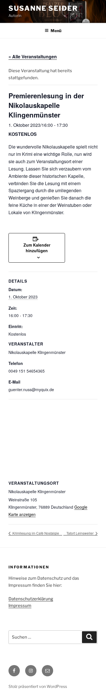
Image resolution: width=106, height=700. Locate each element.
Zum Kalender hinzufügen (36, 247)
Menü (56, 30)
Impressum (19, 605)
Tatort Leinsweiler (80, 533)
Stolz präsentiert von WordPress (37, 686)
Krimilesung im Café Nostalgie (35, 533)
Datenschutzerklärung (30, 598)
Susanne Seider (43, 8)
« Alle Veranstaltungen (32, 56)
